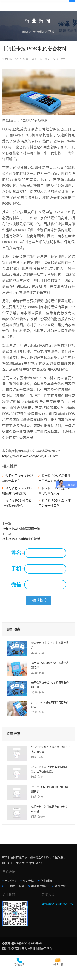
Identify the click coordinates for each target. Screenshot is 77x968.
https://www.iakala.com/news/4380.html (30, 456)
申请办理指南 (39, 886)
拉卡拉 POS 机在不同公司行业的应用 (50, 705)
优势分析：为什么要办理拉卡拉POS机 (49, 809)
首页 (25, 32)
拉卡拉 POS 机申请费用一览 (21, 528)
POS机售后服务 (14, 886)
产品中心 (10, 880)
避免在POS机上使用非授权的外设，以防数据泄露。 (49, 769)
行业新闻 (38, 32)
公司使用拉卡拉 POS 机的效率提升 (50, 645)
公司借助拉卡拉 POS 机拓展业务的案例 (50, 685)
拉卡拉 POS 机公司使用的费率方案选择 (50, 665)
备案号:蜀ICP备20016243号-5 (22, 943)
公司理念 (60, 886)
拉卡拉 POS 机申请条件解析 (21, 539)
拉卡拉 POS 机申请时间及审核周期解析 (50, 789)
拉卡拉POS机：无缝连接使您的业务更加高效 (50, 749)
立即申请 (28, 880)
